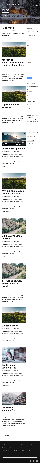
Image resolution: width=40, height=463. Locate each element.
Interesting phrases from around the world (12, 284)
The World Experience (13, 148)
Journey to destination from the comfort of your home (13, 63)
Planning (11, 211)
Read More (11, 80)
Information (8, 125)
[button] (37, 5)
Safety (11, 125)
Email (28, 49)
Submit (29, 77)
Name (28, 40)
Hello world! (8, 28)
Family (4, 211)
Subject (28, 55)
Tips (4, 256)
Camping (4, 125)
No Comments (17, 30)
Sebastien (6, 30)
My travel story (10, 325)
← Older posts (6, 435)
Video (4, 166)
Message (29, 62)
